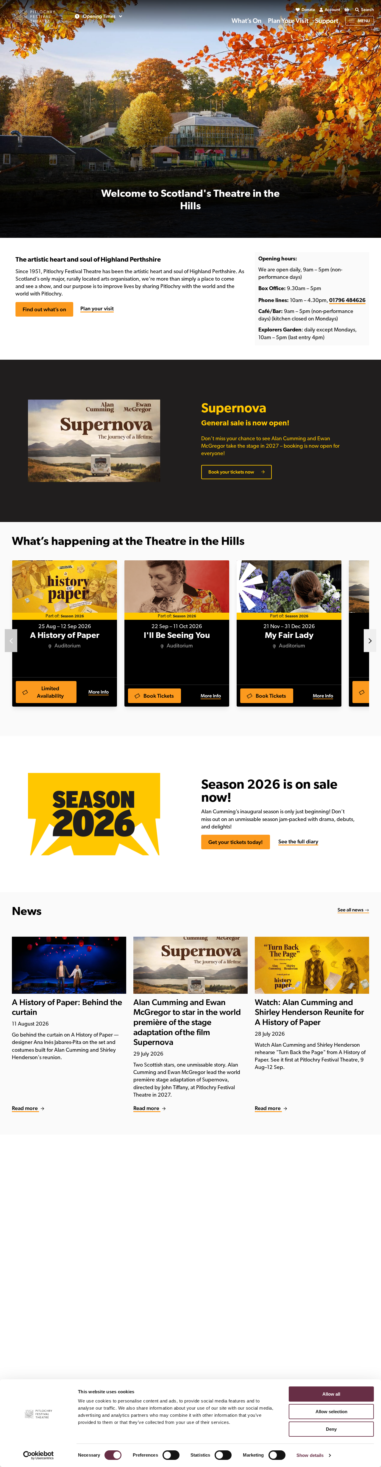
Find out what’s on (44, 309)
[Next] (370, 640)
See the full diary (298, 841)
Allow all (331, 1394)
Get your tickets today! (235, 842)
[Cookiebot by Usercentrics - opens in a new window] (39, 1455)
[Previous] (11, 640)
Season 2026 (72, 616)
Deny (331, 1429)
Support (326, 20)
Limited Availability (50, 692)
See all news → (353, 910)
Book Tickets (158, 696)
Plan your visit (97, 308)
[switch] (171, 1455)
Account (332, 9)
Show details (310, 1455)
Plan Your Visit (288, 20)
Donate (308, 9)
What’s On (246, 20)
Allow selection (331, 1411)
